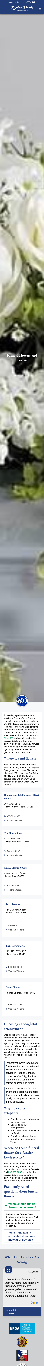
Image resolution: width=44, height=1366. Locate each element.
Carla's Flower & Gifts (15, 867)
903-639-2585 (15, 1171)
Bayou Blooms (13, 987)
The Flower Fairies (15, 945)
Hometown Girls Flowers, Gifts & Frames (21, 796)
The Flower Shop (13, 833)
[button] (40, 9)
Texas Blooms (13, 904)
